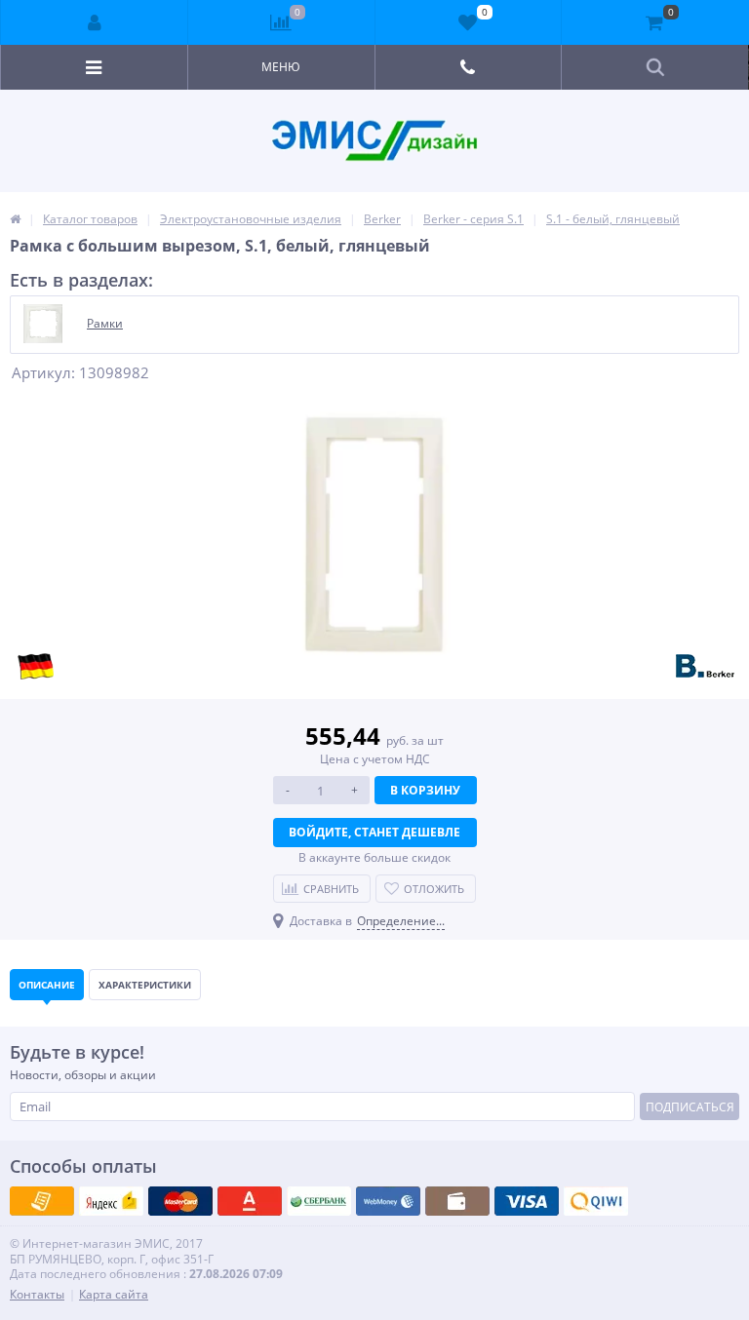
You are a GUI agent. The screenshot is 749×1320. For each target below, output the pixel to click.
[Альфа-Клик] (388, 1201)
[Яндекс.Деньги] (249, 1201)
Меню (280, 66)
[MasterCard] (111, 1201)
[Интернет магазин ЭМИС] (15, 219)
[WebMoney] (180, 1201)
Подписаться (690, 1107)
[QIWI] (319, 1201)
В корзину (425, 790)
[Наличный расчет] (526, 1201)
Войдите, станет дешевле (374, 832)
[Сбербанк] (457, 1201)
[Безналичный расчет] (596, 1201)
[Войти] (94, 22)
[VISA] (42, 1201)
